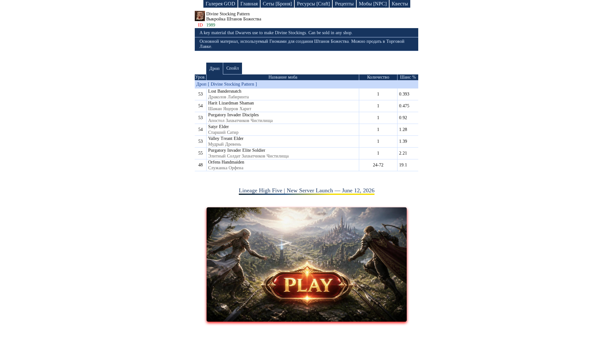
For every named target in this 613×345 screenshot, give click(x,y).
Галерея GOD (220, 3)
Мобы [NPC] (373, 3)
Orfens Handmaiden (226, 162)
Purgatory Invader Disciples (233, 114)
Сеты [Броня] (277, 3)
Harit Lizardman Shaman (231, 103)
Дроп (214, 68)
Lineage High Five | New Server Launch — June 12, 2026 (307, 190)
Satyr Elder (218, 126)
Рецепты (344, 3)
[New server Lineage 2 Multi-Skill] (307, 320)
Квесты (400, 3)
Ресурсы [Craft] (313, 3)
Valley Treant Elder (226, 138)
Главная (249, 3)
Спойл (232, 68)
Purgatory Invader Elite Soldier (236, 150)
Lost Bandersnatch (224, 91)
